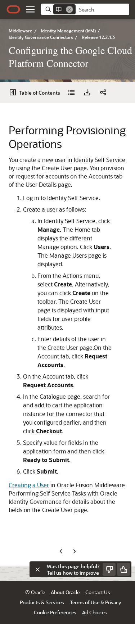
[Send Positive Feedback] (123, 569)
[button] (30, 9)
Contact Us (97, 592)
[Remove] (69, 9)
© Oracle (35, 592)
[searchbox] (102, 10)
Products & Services (42, 602)
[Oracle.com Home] (13, 9)
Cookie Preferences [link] (55, 612)
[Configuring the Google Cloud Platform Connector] (71, 92)
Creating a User (29, 485)
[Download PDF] (87, 92)
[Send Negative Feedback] (109, 569)
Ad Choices (94, 612)
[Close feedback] (37, 569)
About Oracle (65, 592)
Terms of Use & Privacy (95, 602)
